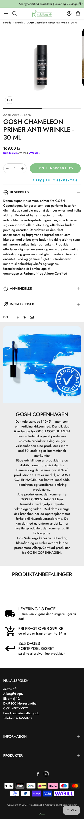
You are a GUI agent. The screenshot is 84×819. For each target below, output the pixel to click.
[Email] (32, 317)
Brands (19, 22)
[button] (6, 13)
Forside (7, 22)
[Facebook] (18, 317)
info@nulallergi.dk (25, 713)
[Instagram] (46, 773)
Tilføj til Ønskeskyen (55, 180)
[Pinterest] (25, 317)
